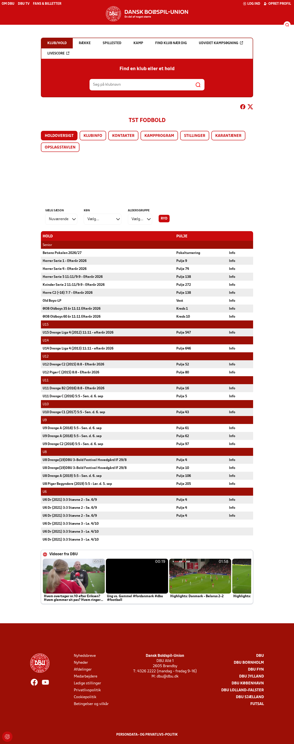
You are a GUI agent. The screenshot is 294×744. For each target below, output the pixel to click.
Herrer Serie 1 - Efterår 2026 (65, 261)
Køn (87, 210)
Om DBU (8, 3)
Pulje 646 (183, 348)
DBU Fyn (256, 669)
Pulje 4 (181, 460)
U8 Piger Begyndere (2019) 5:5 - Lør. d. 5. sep (77, 484)
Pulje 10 (182, 468)
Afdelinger (83, 669)
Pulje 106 (183, 476)
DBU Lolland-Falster (242, 690)
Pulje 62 (182, 436)
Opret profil (279, 3)
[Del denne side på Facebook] (242, 107)
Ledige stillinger (87, 683)
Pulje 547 (183, 332)
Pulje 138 (183, 276)
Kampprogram (159, 136)
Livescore (56, 53)
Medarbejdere (85, 676)
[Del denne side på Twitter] (250, 107)
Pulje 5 (181, 396)
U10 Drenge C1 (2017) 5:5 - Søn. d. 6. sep (74, 412)
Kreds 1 (182, 308)
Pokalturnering (188, 253)
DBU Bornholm (249, 663)
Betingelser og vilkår (91, 704)
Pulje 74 (182, 269)
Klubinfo (93, 136)
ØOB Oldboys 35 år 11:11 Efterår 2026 (72, 308)
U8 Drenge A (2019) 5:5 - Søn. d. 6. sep (72, 476)
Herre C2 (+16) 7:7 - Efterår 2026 (68, 292)
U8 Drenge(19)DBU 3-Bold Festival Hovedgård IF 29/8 (85, 460)
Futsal (257, 704)
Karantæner (228, 136)
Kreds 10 (183, 316)
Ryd (164, 218)
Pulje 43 (182, 412)
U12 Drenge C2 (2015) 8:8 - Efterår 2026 (73, 364)
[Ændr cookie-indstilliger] (7, 737)
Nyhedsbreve (85, 656)
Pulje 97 (182, 444)
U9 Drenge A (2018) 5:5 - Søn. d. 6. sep (72, 428)
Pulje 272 (183, 284)
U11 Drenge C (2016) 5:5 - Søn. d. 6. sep (73, 396)
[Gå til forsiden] (147, 13)
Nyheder (81, 663)
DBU (260, 656)
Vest (179, 300)
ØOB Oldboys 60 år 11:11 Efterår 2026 (72, 316)
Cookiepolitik (85, 697)
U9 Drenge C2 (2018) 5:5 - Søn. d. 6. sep (73, 444)
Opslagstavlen (60, 147)
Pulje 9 (181, 261)
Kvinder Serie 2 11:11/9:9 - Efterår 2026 (74, 284)
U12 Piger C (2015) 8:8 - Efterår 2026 (71, 372)
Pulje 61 (182, 428)
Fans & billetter (47, 3)
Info (232, 253)
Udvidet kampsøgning (218, 43)
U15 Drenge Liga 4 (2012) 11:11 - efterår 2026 (78, 332)
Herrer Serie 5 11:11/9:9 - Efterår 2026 (73, 276)
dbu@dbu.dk (167, 676)
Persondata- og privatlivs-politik (147, 734)
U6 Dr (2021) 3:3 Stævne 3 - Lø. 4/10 (71, 523)
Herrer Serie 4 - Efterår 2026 (65, 269)
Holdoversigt (59, 136)
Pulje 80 (182, 372)
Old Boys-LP (52, 300)
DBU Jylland (251, 676)
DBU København (248, 683)
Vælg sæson (54, 210)
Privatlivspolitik (87, 690)
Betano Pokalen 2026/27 (62, 253)
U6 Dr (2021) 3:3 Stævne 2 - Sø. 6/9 (70, 499)
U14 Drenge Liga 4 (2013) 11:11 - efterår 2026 (78, 348)
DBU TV (23, 3)
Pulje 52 (182, 364)
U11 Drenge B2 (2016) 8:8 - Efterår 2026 (73, 388)
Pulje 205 (183, 484)
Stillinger (194, 136)
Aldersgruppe (139, 210)
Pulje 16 (182, 388)
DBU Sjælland (250, 697)
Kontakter (123, 136)
